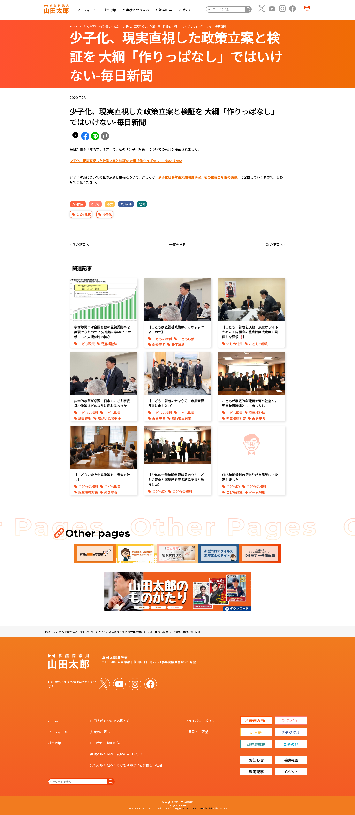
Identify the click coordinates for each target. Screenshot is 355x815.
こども (95, 204)
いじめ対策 (234, 343)
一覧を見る (177, 244)
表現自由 (78, 204)
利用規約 (209, 808)
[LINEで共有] (95, 136)
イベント (291, 771)
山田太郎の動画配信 (105, 742)
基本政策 (109, 9)
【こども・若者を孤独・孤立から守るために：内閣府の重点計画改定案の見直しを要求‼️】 (250, 331)
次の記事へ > (275, 244)
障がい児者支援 (109, 418)
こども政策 (83, 214)
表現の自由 (258, 720)
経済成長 (257, 744)
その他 (292, 744)
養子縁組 (178, 344)
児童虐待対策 (236, 418)
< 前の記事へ (79, 244)
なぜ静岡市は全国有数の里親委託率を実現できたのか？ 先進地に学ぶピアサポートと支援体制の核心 (102, 331)
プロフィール (87, 9)
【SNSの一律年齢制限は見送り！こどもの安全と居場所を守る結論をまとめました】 (176, 479)
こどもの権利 (162, 338)
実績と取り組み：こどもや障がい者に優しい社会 (126, 764)
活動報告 (291, 760)
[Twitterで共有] (75, 136)
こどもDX (159, 491)
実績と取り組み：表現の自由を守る (116, 753)
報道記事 (256, 771)
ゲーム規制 (257, 492)
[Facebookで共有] (85, 136)
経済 (142, 204)
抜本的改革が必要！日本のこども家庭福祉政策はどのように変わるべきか (102, 403)
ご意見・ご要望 (196, 731)
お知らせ (256, 760)
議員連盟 (84, 418)
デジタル (126, 204)
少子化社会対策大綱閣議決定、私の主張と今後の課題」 (199, 177)
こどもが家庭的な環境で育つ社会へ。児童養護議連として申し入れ (250, 403)
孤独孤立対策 (181, 418)
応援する (184, 9)
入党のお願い (100, 731)
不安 (110, 204)
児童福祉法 (109, 343)
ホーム (53, 720)
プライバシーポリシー (201, 720)
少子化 (107, 214)
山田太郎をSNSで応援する (110, 720)
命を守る (158, 344)
